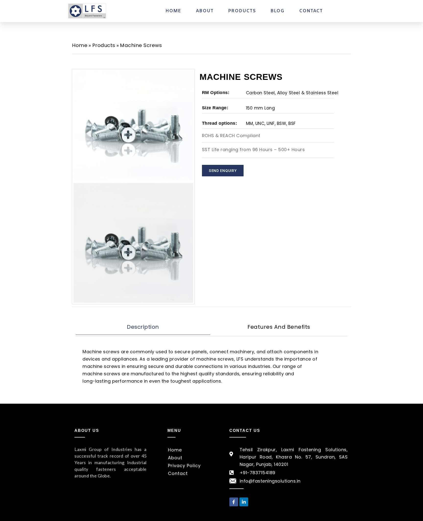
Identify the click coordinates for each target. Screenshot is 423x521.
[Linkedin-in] (243, 501)
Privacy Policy (184, 465)
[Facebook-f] (233, 501)
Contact (311, 11)
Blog (277, 11)
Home (173, 11)
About (204, 11)
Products (242, 11)
